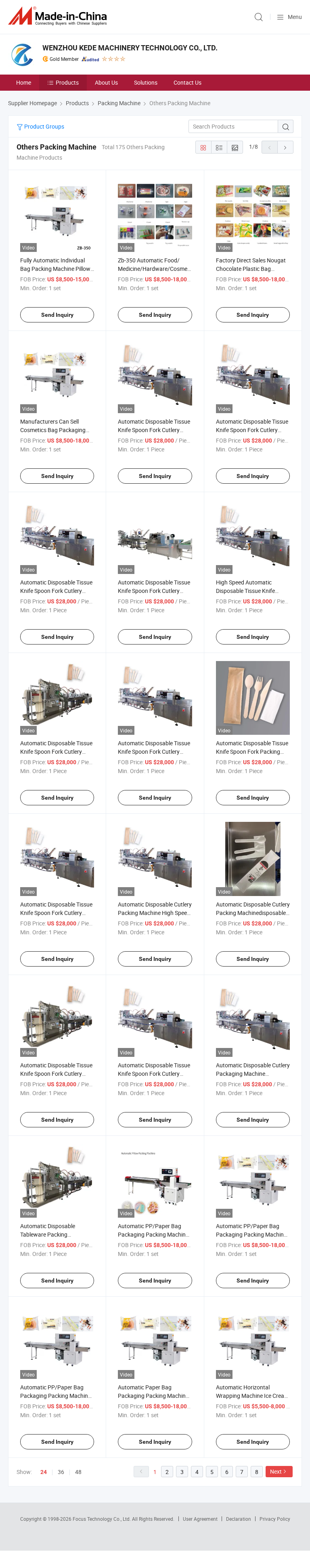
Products (67, 82)
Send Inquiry (57, 315)
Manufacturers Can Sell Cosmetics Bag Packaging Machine (53, 430)
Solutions (145, 82)
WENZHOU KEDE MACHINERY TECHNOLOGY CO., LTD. (130, 48)
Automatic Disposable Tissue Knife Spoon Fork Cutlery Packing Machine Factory (56, 590)
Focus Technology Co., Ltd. (102, 1519)
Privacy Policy (275, 1519)
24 (43, 1472)
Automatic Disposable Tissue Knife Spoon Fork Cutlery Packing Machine (154, 430)
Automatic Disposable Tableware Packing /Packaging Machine (47, 1234)
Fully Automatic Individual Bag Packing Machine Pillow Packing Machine (55, 268)
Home (23, 82)
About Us (106, 82)
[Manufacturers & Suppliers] (59, 15)
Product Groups (43, 126)
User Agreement (200, 1519)
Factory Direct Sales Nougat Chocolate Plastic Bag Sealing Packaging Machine (251, 268)
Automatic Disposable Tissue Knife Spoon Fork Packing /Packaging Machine (252, 751)
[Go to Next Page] (285, 147)
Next (276, 1471)
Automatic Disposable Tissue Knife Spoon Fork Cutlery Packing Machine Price (252, 430)
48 (78, 1472)
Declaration (238, 1519)
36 (61, 1472)
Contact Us (187, 82)
